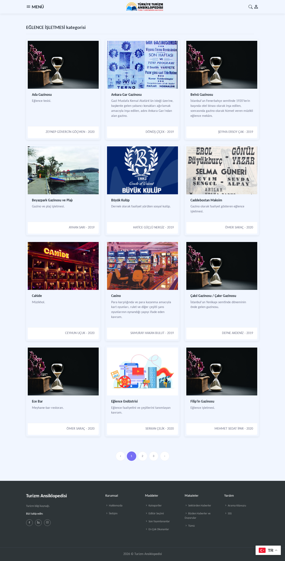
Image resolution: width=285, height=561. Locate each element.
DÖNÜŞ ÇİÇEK (155, 132)
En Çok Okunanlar (158, 529)
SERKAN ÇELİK (154, 428)
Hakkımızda (115, 505)
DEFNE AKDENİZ (233, 333)
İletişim (112, 513)
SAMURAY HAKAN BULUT (147, 333)
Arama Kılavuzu (236, 505)
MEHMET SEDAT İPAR (229, 428)
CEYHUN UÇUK (75, 333)
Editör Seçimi (156, 513)
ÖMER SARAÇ (234, 227)
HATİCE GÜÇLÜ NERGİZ (148, 227)
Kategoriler (155, 505)
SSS (229, 513)
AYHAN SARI (77, 227)
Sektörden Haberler (199, 505)
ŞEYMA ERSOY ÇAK (231, 132)
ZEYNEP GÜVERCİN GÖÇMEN (65, 132)
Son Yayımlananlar (159, 521)
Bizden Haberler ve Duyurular (198, 516)
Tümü (191, 525)
